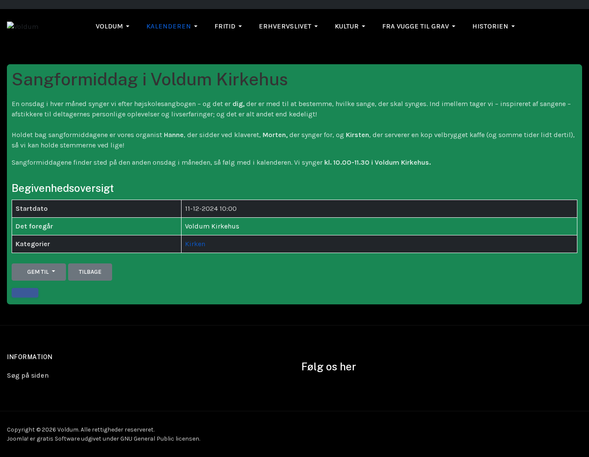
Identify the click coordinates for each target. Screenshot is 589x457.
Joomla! (17, 438)
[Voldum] (22, 26)
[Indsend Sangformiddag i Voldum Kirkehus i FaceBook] (25, 292)
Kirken (195, 244)
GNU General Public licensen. (160, 438)
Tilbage (90, 271)
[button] (114, 26)
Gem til (38, 271)
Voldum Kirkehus (212, 226)
